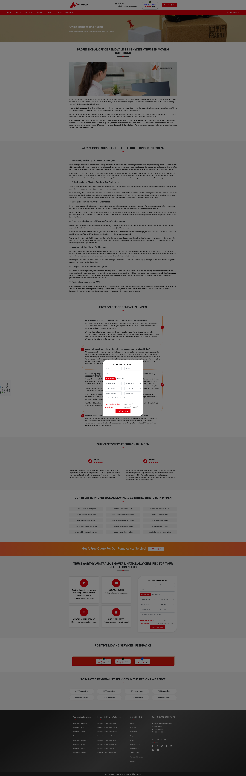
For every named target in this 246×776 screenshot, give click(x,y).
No (130, 404)
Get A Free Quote (123, 411)
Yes (125, 404)
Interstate (127, 407)
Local (134, 407)
